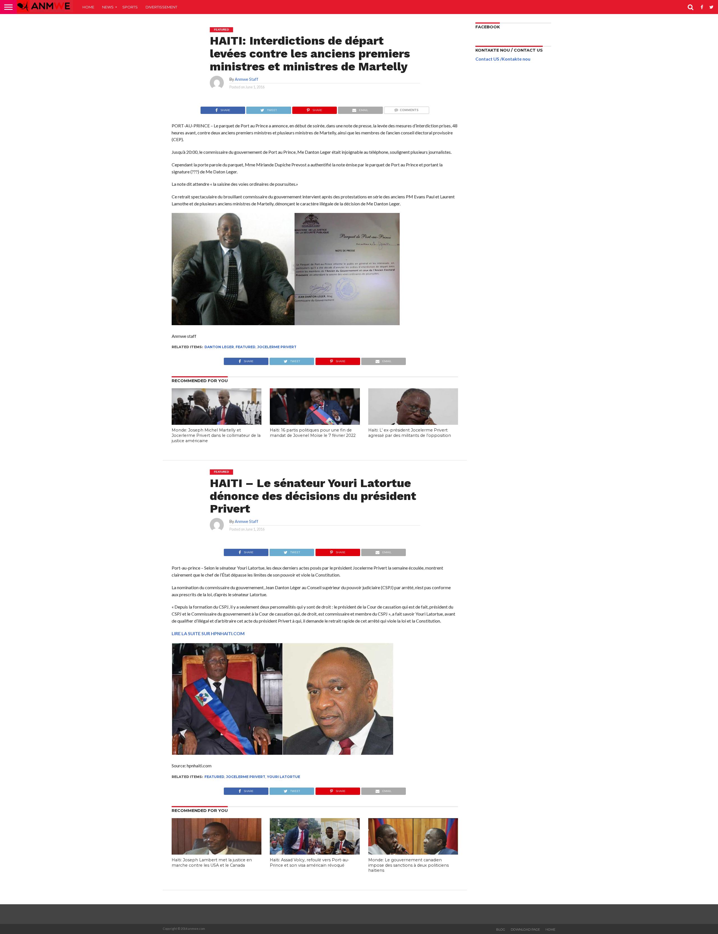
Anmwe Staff (246, 79)
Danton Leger (219, 347)
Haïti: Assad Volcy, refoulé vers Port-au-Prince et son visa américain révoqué (309, 862)
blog (500, 929)
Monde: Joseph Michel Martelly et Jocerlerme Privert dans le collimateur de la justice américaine (216, 435)
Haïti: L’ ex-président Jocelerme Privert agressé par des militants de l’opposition (409, 433)
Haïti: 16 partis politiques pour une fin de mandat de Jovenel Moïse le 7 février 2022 (313, 433)
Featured (246, 347)
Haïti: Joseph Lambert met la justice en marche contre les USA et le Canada (212, 862)
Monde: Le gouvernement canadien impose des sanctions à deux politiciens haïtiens (408, 865)
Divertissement (161, 7)
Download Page (525, 929)
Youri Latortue (283, 777)
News (108, 7)
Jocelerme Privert (276, 347)
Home (88, 7)
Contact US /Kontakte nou (502, 58)
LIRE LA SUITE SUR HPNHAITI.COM (208, 633)
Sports (130, 7)
